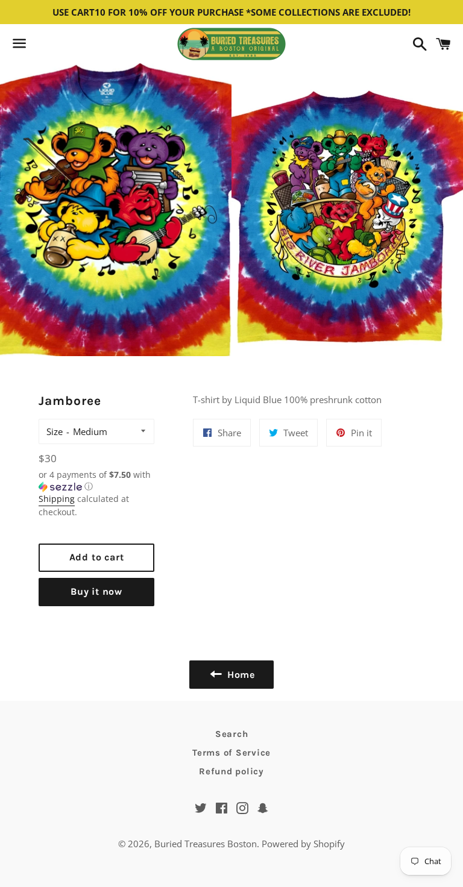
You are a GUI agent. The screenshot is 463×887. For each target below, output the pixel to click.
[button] (96, 480)
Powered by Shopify (303, 844)
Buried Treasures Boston (205, 844)
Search (231, 734)
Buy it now (96, 591)
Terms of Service (231, 752)
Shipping (57, 498)
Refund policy (231, 771)
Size (54, 431)
